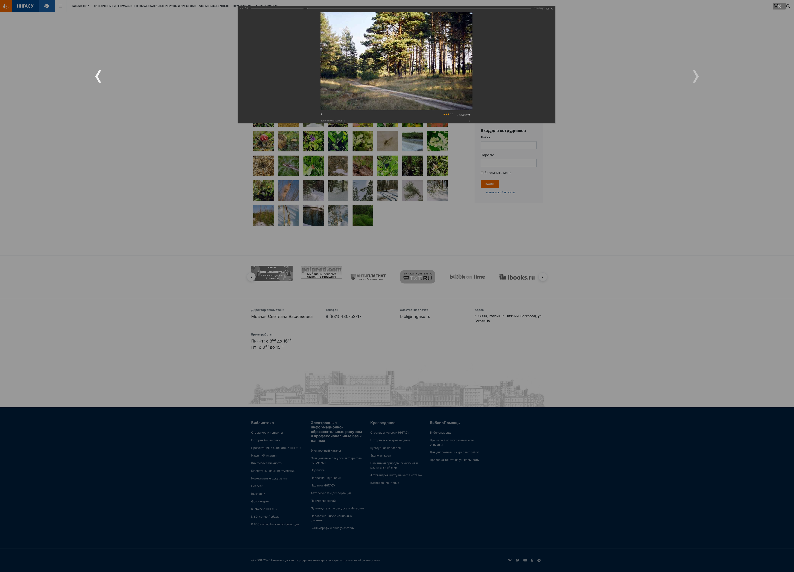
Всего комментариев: (332, 120)
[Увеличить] (547, 9)
